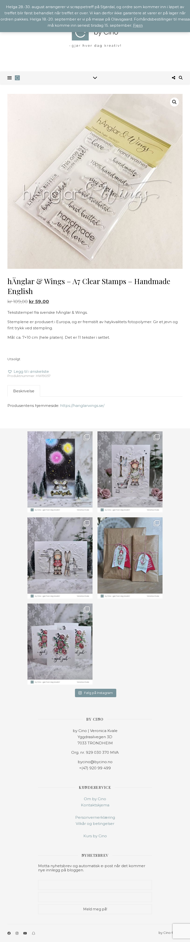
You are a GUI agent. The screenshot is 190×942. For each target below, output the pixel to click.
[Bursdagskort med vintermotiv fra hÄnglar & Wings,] (60, 557)
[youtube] (25, 933)
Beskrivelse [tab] (23, 391)
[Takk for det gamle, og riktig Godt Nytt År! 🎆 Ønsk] (60, 471)
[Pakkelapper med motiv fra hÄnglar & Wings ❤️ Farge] (130, 557)
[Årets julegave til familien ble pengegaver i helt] (60, 644)
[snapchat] (33, 933)
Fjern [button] (138, 25)
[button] (174, 102)
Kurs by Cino (95, 836)
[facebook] (9, 933)
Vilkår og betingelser (95, 823)
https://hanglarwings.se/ (82, 405)
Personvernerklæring (95, 817)
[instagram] (17, 933)
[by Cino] (95, 36)
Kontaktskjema (95, 805)
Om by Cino (95, 798)
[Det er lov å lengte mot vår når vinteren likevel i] (130, 471)
